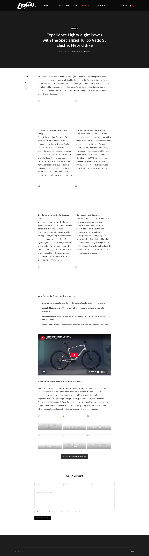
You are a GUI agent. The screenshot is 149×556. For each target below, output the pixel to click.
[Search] (132, 6)
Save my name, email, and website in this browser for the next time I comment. (61, 512)
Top (132, 552)
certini (63, 51)
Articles (74, 28)
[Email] (26, 88)
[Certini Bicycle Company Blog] (26, 5)
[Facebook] (26, 82)
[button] (74, 456)
